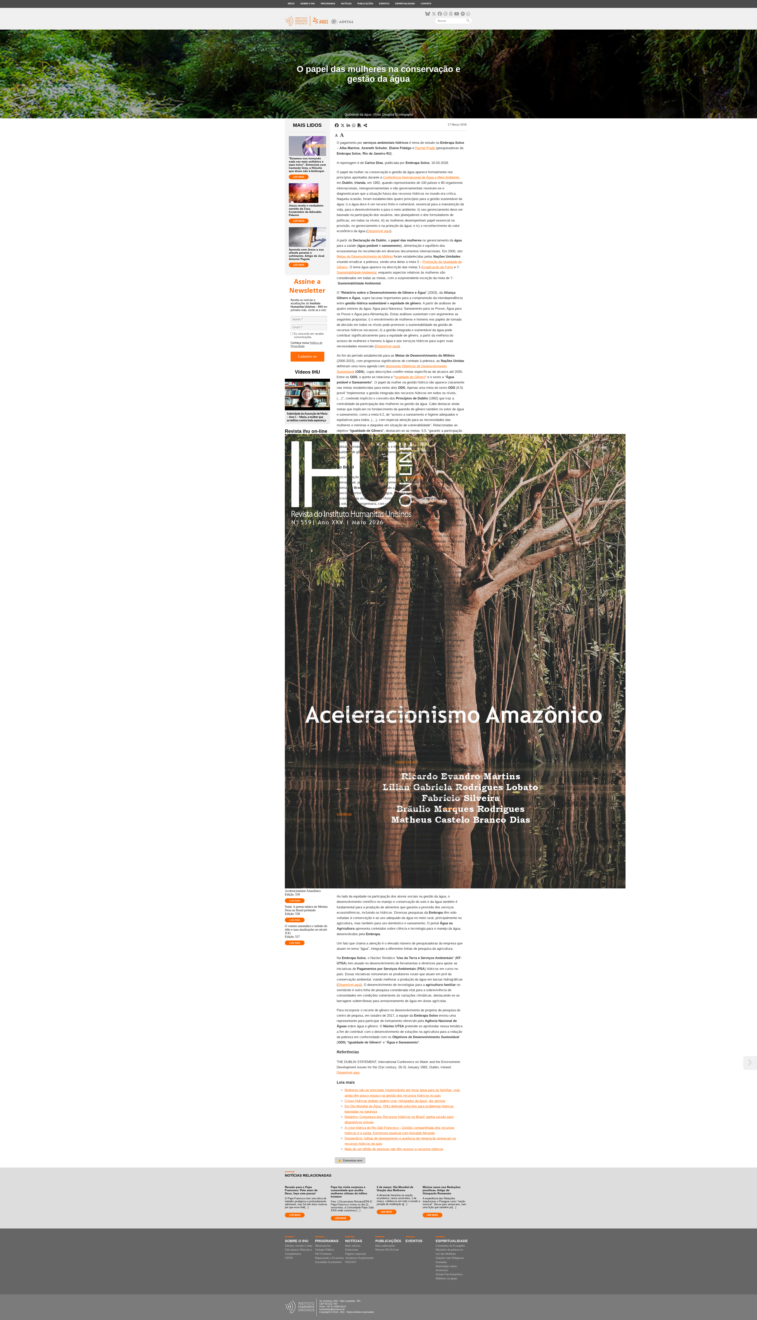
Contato (426, 3)
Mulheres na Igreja (446, 1278)
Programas (328, 3)
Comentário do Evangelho (450, 1245)
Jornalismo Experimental (359, 1257)
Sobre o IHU (307, 3)
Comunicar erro (350, 1160)
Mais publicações (385, 1245)
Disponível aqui (378, 231)
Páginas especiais (355, 1253)
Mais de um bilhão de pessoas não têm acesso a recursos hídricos (394, 1149)
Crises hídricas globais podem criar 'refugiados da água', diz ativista (395, 1101)
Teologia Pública (324, 1249)
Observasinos (323, 1245)
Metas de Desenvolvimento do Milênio (365, 256)
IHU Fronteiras (323, 1253)
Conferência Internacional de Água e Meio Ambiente (421, 177)
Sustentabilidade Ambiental (356, 272)
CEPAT (289, 1257)
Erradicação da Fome (437, 267)
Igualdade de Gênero (410, 377)
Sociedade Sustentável (328, 1262)
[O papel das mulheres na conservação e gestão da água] (365, 125)
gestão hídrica (413, 477)
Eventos (384, 3)
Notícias (346, 3)
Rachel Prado (425, 148)
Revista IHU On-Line (387, 1249)
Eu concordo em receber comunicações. (309, 336)
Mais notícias (353, 1245)
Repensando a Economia (329, 1257)
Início (291, 3)
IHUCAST (350, 1262)
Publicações (365, 3)
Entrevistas (351, 1249)
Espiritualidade (405, 3)
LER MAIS (298, 177)
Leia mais (294, 900)
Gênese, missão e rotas (298, 1245)
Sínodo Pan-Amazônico (449, 1274)
